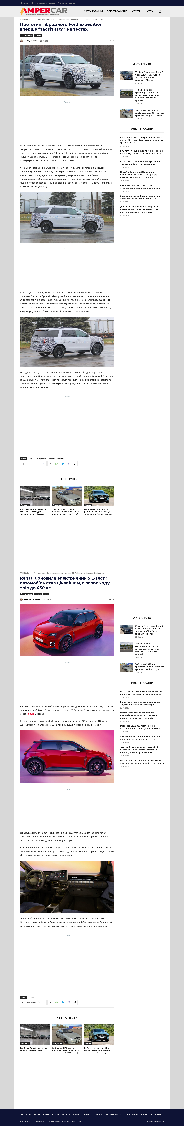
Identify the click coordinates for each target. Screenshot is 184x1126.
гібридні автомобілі (56, 459)
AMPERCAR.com (26, 19)
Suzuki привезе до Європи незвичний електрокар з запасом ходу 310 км (140, 197)
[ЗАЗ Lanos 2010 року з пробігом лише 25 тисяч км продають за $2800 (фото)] (67, 496)
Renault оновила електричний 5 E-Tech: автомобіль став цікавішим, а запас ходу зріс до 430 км (141, 140)
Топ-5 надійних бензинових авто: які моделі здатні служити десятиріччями (33, 511)
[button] (160, 11)
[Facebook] (44, 463)
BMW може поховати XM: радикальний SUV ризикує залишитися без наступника (98, 511)
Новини (38, 35)
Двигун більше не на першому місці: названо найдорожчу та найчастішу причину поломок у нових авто (139, 209)
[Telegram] (62, 463)
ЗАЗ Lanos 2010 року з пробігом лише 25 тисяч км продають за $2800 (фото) (65, 511)
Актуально (25, 505)
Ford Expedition (40, 459)
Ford (30, 459)
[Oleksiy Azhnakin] (21, 40)
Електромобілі (40, 19)
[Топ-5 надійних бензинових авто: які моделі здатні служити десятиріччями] (35, 496)
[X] (50, 463)
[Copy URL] (75, 463)
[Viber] (68, 463)
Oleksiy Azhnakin (31, 41)
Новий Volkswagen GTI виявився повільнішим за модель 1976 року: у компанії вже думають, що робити (138, 175)
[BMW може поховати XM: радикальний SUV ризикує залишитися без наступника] (99, 496)
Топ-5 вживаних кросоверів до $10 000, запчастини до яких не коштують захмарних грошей (147, 95)
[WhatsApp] (56, 463)
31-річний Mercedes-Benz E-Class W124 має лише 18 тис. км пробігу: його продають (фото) (149, 76)
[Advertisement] (67, 122)
